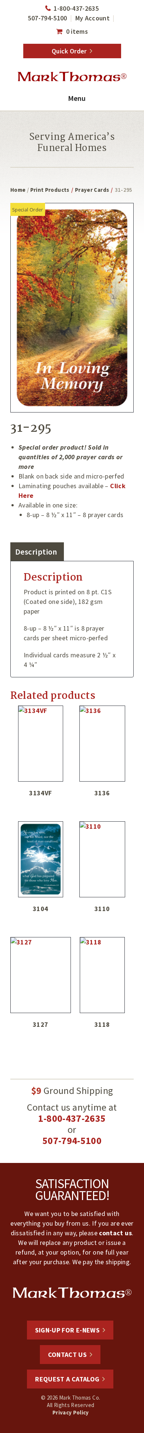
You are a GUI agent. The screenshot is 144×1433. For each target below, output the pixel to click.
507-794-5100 (47, 18)
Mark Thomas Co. (72, 77)
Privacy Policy (70, 1412)
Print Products (49, 189)
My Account (92, 18)
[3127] (40, 975)
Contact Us (67, 1354)
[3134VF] (40, 744)
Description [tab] (36, 551)
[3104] (40, 859)
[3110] (102, 859)
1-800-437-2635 (76, 8)
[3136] (102, 744)
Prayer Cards (92, 189)
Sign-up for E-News (67, 1330)
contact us (115, 1233)
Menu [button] (77, 98)
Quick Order (69, 51)
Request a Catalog (67, 1379)
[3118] (102, 975)
